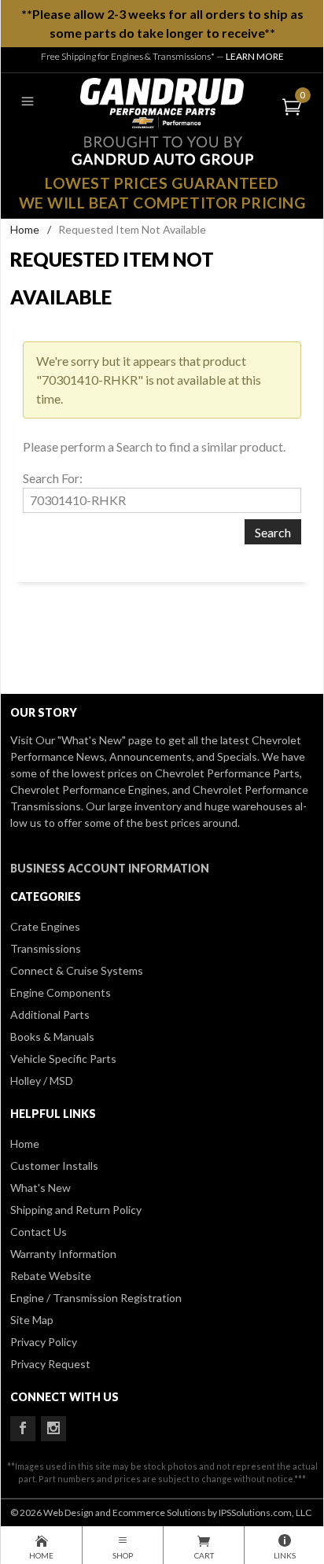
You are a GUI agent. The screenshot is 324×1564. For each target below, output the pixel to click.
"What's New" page (105, 740)
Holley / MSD (41, 1080)
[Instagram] (53, 1428)
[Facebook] (22, 1428)
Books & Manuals (52, 1036)
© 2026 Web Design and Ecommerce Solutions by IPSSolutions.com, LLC (160, 1512)
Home (24, 229)
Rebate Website (50, 1275)
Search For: (53, 477)
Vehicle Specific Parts (63, 1058)
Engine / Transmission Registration (96, 1297)
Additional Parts (50, 1014)
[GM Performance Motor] (162, 101)
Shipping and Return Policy (76, 1209)
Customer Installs (54, 1165)
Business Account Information (109, 868)
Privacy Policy (43, 1341)
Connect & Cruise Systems (76, 970)
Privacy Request (50, 1363)
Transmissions (45, 948)
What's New (40, 1187)
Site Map (31, 1319)
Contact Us (38, 1231)
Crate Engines (45, 926)
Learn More (255, 56)
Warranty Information (63, 1253)
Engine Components (60, 992)
